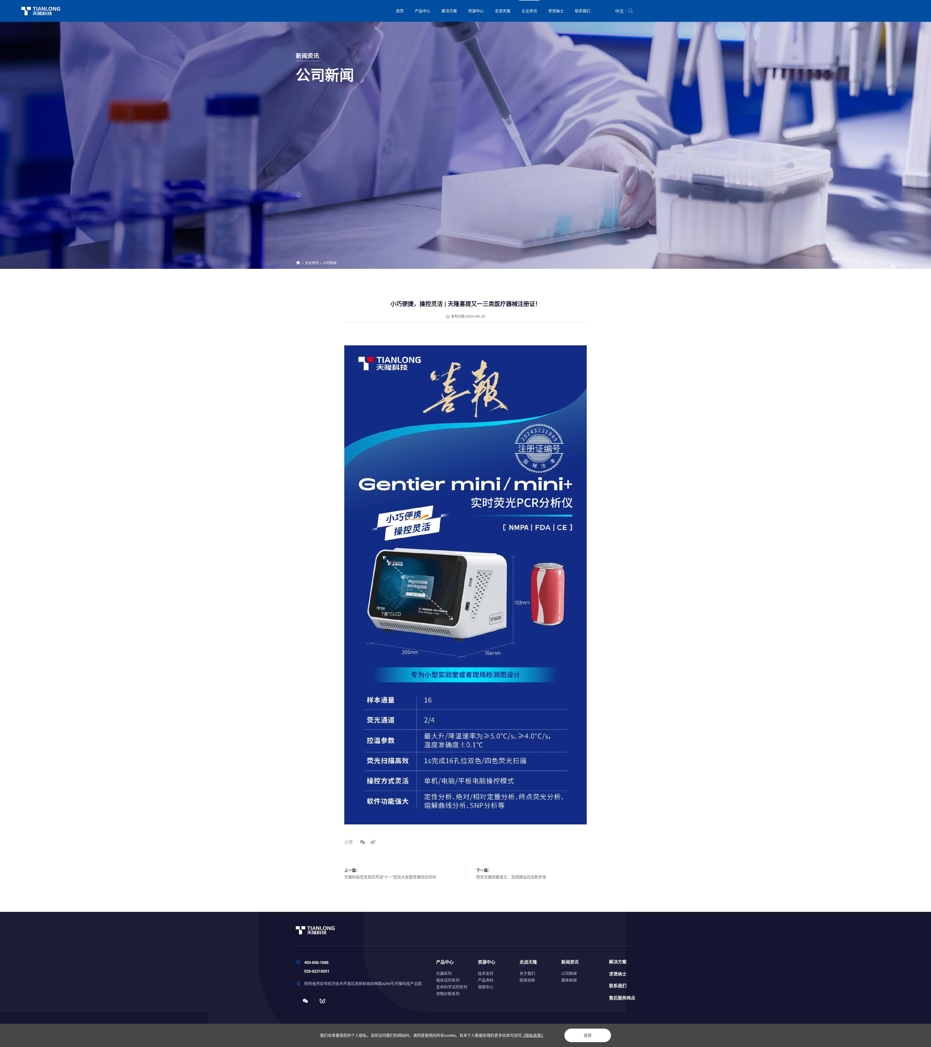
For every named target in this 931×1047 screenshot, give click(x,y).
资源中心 (476, 11)
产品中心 (422, 11)
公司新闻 (330, 262)
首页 (400, 11)
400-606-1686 (316, 962)
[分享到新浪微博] (373, 842)
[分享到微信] (363, 842)
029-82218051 (316, 971)
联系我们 (582, 11)
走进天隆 (502, 11)
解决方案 (449, 11)
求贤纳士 (556, 11)
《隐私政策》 (533, 1035)
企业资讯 (529, 11)
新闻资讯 (570, 962)
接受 (588, 1035)
